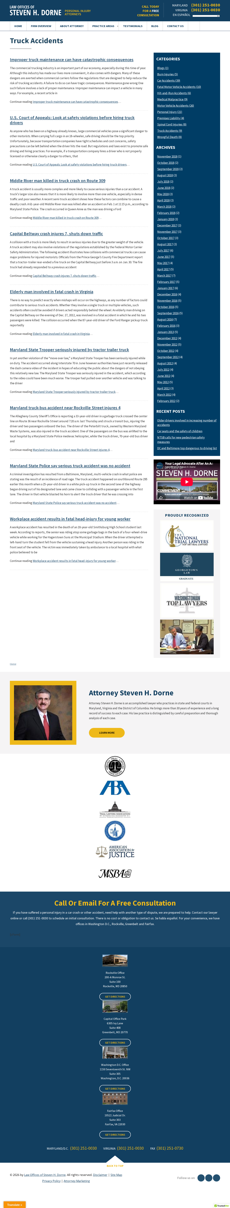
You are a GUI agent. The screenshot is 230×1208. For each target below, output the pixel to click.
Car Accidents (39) (168, 81)
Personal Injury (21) (169, 112)
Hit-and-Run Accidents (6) (174, 93)
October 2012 (165, 351)
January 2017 (165, 288)
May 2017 (163, 263)
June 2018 (163, 188)
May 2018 (163, 194)
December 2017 (167, 225)
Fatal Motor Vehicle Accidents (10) (179, 87)
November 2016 (167, 301)
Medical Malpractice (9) (172, 99)
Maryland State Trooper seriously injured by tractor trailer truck (69, 349)
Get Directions (115, 996)
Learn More (107, 732)
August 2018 (165, 175)
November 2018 (167, 156)
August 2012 (165, 363)
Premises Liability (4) (170, 118)
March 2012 (164, 395)
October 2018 (165, 163)
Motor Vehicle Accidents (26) (175, 106)
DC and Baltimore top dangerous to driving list (187, 448)
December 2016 (167, 294)
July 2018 (163, 182)
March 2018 (164, 207)
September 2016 (168, 313)
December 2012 (167, 338)
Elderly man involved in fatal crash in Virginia (51, 291)
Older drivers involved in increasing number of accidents (187, 422)
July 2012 (163, 370)
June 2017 (163, 257)
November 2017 (167, 232)
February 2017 (166, 282)
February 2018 (166, 213)
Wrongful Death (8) (169, 137)
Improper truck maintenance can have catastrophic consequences (72, 59)
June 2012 (163, 376)
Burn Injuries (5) (167, 74)
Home (13, 663)
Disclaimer (100, 1175)
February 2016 (166, 326)
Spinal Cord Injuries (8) (172, 124)
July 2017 (163, 250)
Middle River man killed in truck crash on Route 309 (57, 180)
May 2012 (163, 382)
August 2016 (165, 319)
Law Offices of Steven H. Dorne (45, 1175)
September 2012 (168, 357)
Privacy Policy (51, 1181)
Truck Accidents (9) (169, 131)
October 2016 (165, 307)
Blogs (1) (163, 68)
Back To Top (115, 1166)
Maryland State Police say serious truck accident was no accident (70, 465)
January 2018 (165, 219)
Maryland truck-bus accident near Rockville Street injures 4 (65, 407)
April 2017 (163, 269)
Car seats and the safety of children (179, 431)
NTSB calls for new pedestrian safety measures (181, 439)
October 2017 (165, 238)
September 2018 (168, 169)
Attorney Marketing (77, 1181)
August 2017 (165, 244)
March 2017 (164, 276)
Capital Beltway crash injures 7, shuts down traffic (56, 233)
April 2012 (163, 388)
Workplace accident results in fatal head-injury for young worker (70, 518)
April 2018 (163, 200)
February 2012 (166, 401)
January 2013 (165, 332)
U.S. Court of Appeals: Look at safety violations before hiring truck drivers (72, 120)
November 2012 (167, 344)
